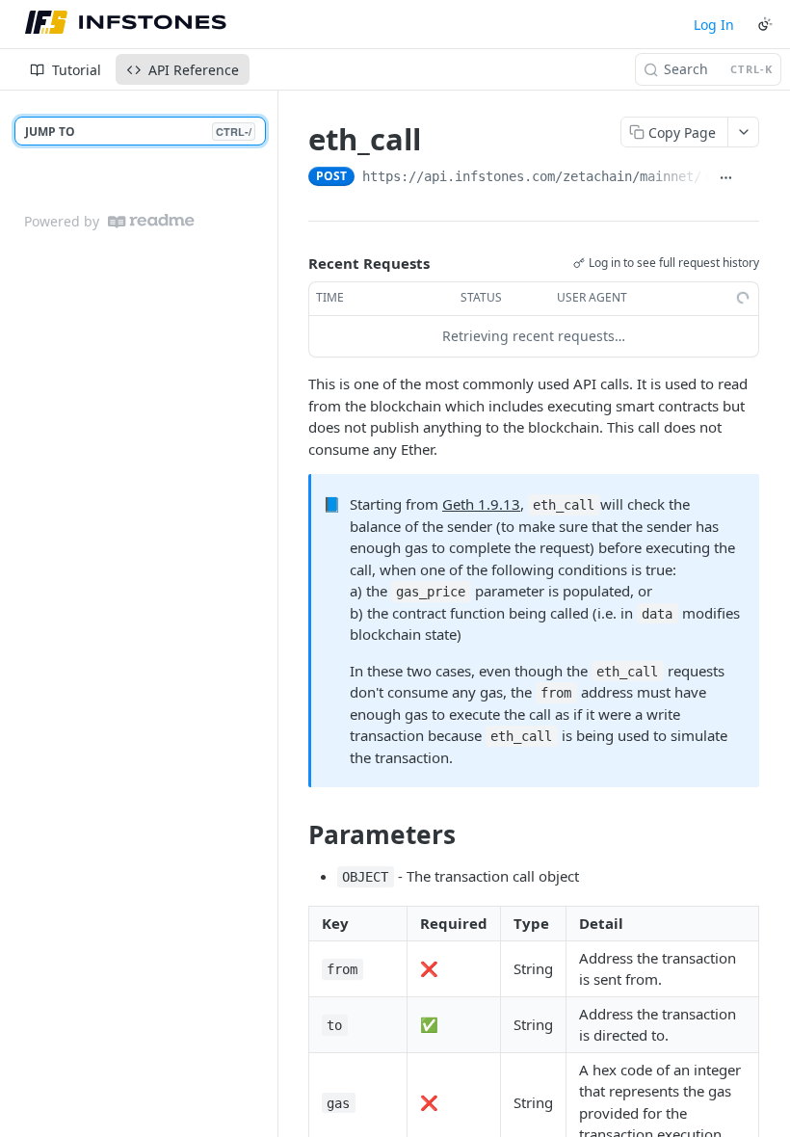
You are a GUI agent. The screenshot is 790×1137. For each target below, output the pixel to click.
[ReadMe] (151, 221)
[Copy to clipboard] (750, 178)
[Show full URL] (725, 178)
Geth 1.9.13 (481, 504)
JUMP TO (138, 131)
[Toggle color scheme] (765, 24)
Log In (714, 24)
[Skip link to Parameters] (295, 834)
